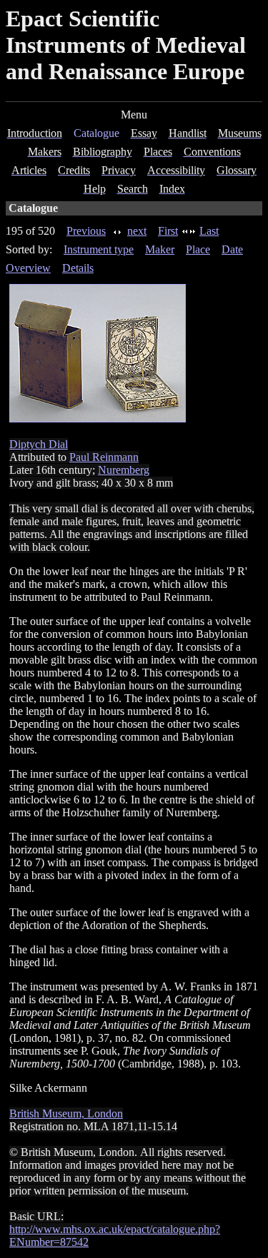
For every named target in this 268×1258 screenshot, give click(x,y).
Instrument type (99, 249)
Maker (159, 249)
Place (198, 249)
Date (232, 249)
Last (209, 231)
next (137, 231)
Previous (86, 231)
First (168, 231)
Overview (28, 268)
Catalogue (96, 133)
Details (78, 268)
